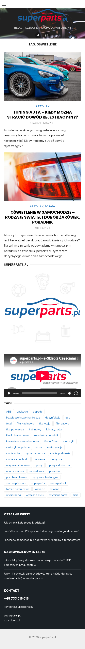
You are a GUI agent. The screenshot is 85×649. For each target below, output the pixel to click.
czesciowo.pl (12, 620)
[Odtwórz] (9, 393)
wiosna (54, 489)
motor (38, 447)
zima (75, 495)
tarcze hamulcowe (17, 489)
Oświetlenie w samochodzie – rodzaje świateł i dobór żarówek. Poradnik (42, 217)
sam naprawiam (16, 483)
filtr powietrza (15, 429)
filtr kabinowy (25, 423)
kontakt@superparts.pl (18, 607)
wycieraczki (13, 495)
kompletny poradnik (46, 435)
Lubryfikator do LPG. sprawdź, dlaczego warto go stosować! (41, 531)
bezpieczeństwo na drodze (23, 417)
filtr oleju (44, 423)
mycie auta (13, 453)
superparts (38, 483)
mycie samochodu (17, 459)
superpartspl (58, 483)
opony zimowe (15, 471)
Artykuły (42, 106)
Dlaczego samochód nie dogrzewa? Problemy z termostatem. (42, 540)
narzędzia (56, 459)
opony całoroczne (59, 465)
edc (67, 417)
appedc (37, 412)
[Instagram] (47, 35)
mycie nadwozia (35, 453)
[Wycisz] (70, 393)
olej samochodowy (18, 465)
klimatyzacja (54, 429)
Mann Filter (51, 441)
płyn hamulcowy (16, 477)
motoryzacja (54, 447)
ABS (9, 412)
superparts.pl (12, 615)
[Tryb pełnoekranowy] (76, 393)
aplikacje (22, 412)
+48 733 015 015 (16, 598)
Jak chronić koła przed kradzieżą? (24, 523)
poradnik (54, 471)
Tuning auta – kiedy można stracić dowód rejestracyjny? (42, 114)
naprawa (39, 459)
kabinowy (35, 429)
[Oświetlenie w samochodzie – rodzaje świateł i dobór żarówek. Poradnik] (42, 176)
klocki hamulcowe (17, 435)
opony (38, 465)
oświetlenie (36, 471)
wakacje (40, 489)
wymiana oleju (35, 495)
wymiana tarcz (58, 495)
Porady (50, 206)
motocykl (68, 441)
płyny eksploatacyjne (45, 477)
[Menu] (4, 4)
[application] (42, 375)
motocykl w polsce (18, 447)
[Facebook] (38, 35)
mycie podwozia (60, 453)
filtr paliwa (62, 423)
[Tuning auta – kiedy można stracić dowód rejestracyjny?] (42, 76)
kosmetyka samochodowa (22, 441)
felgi (9, 423)
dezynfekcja (52, 417)
